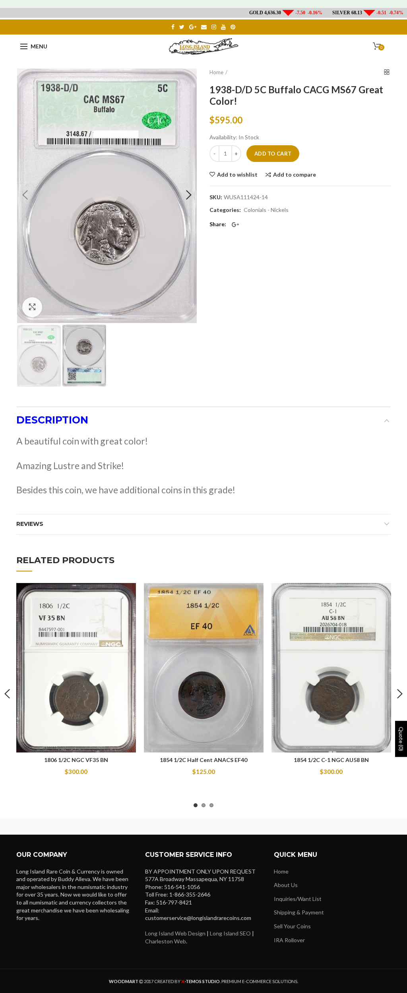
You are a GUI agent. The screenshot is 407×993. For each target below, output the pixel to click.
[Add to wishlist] (125, 594)
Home (216, 72)
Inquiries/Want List (298, 898)
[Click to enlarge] (32, 307)
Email (204, 27)
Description (52, 420)
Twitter (182, 27)
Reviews (29, 523)
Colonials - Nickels (266, 210)
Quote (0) (401, 739)
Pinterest (233, 27)
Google (193, 27)
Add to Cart (272, 153)
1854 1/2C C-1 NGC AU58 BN (331, 759)
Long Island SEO (230, 933)
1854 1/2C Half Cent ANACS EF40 (203, 759)
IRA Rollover (289, 940)
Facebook (173, 27)
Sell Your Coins (292, 926)
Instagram (214, 27)
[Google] (235, 224)
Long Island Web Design (175, 933)
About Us (286, 884)
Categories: (225, 210)
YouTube (223, 27)
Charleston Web (165, 941)
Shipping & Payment (299, 912)
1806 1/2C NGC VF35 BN (76, 759)
